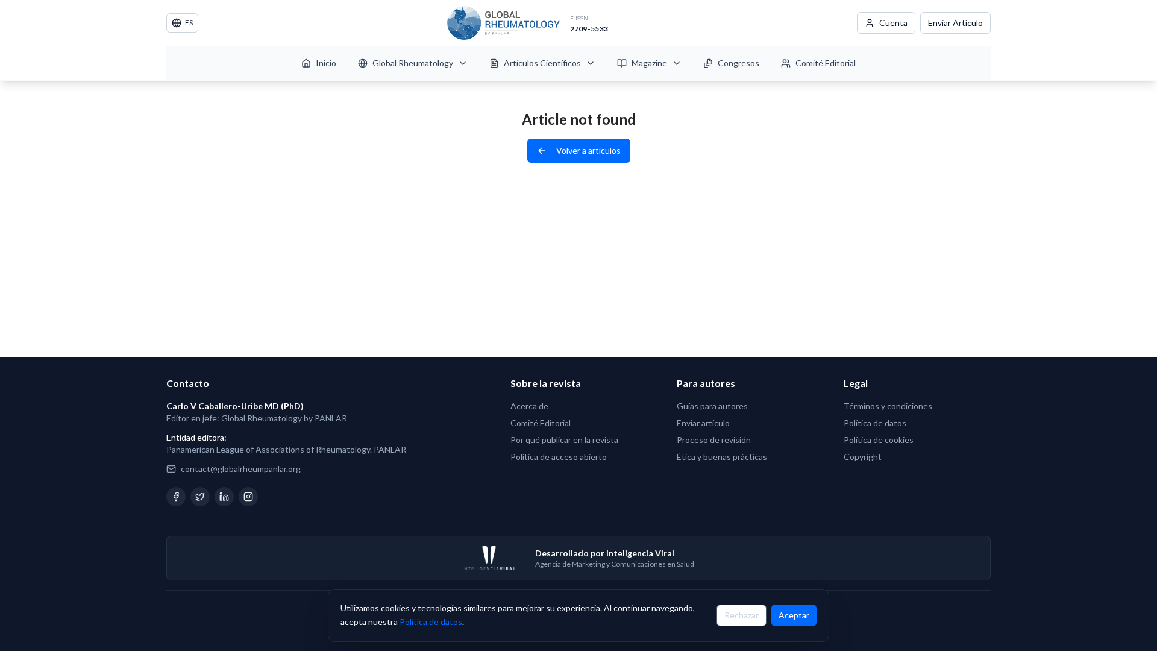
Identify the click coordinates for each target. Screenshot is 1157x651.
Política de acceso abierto (558, 456)
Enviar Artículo (955, 22)
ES (189, 22)
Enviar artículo (703, 423)
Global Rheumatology (412, 63)
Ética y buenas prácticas (722, 456)
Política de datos (431, 621)
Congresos (738, 63)
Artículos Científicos (542, 63)
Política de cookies (879, 440)
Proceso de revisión (714, 440)
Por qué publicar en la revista (564, 440)
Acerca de (529, 406)
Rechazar (741, 614)
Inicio (326, 63)
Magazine (649, 63)
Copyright (863, 456)
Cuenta (893, 22)
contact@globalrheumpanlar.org (241, 469)
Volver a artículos (588, 150)
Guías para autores (712, 406)
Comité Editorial (825, 63)
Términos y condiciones (888, 406)
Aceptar (794, 614)
